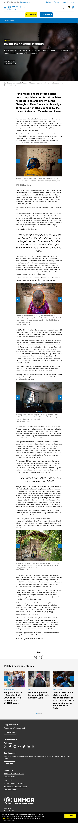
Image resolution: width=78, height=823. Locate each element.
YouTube (19, 746)
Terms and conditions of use (11, 811)
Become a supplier (10, 790)
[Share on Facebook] (41, 657)
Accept (70, 815)
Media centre (8, 780)
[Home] (14, 8)
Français (56, 2)
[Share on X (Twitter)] (36, 657)
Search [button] (64, 9)
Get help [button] (47, 14)
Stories (12, 20)
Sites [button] (73, 9)
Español (65, 2)
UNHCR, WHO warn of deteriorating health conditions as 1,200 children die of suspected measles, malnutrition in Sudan (63, 700)
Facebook (10, 746)
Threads (33, 746)
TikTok (24, 746)
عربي (72, 2)
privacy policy (6, 818)
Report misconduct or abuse (14, 783)
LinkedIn (28, 746)
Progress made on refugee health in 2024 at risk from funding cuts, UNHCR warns (13, 698)
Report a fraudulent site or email (15, 786)
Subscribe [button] (9, 763)
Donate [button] (69, 9)
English (48, 2)
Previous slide (18, 161)
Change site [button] (24, 2)
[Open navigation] (5, 7)
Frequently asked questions (14, 773)
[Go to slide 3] (42, 714)
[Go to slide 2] (39, 714)
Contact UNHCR (9, 777)
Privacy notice (8, 808)
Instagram (14, 746)
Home (6, 20)
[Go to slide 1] (37, 714)
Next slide (60, 161)
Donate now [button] (10, 732)
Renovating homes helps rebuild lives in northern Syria (38, 695)
